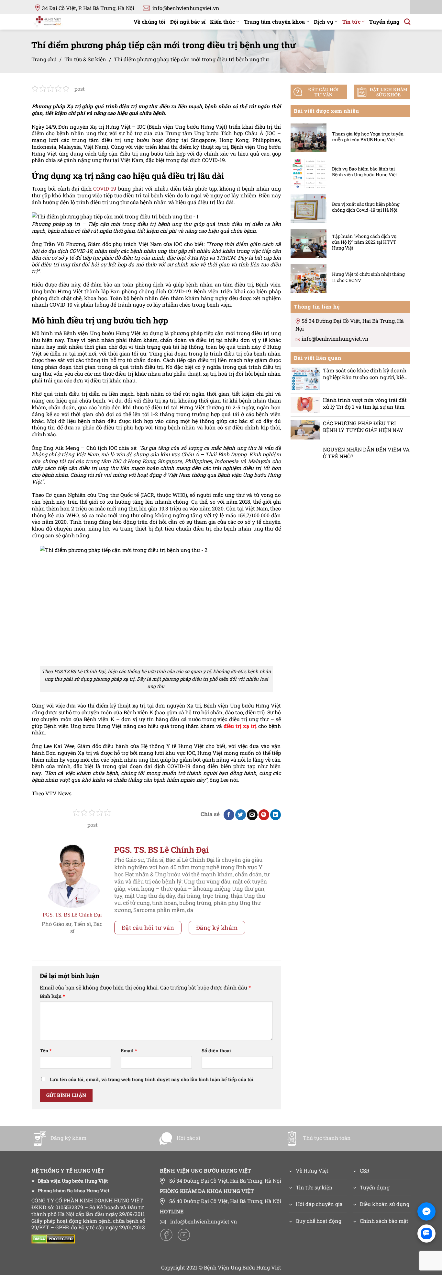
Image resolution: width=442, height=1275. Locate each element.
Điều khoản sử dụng (384, 1203)
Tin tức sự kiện (314, 1187)
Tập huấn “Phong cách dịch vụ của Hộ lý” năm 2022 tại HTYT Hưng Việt (364, 242)
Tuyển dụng (384, 21)
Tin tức (351, 21)
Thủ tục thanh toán (327, 1137)
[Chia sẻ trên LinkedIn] (275, 814)
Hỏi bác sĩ (188, 1137)
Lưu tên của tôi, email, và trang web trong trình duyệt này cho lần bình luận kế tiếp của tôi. (152, 1079)
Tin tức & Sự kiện (85, 59)
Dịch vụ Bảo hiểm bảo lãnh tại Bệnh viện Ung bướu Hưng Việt (364, 172)
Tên (45, 1051)
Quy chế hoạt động (318, 1220)
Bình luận (52, 996)
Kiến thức (222, 21)
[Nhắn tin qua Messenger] (426, 1211)
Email (129, 1051)
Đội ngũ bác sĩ (187, 21)
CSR (365, 1170)
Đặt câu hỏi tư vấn (148, 927)
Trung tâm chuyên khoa (274, 21)
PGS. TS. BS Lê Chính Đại (72, 915)
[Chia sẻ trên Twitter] (240, 814)
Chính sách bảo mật (384, 1220)
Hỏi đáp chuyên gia (319, 1203)
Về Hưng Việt (312, 1170)
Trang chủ (44, 59)
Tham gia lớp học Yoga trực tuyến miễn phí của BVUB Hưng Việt (367, 136)
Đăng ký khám (217, 927)
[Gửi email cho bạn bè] (252, 814)
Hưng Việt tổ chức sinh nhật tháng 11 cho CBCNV (368, 277)
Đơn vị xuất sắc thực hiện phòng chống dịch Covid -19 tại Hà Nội (366, 207)
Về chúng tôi (150, 21)
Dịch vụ (323, 21)
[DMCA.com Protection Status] (54, 1238)
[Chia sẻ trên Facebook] (229, 814)
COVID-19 (104, 188)
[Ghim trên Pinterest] (264, 814)
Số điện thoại (216, 1051)
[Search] (407, 22)
